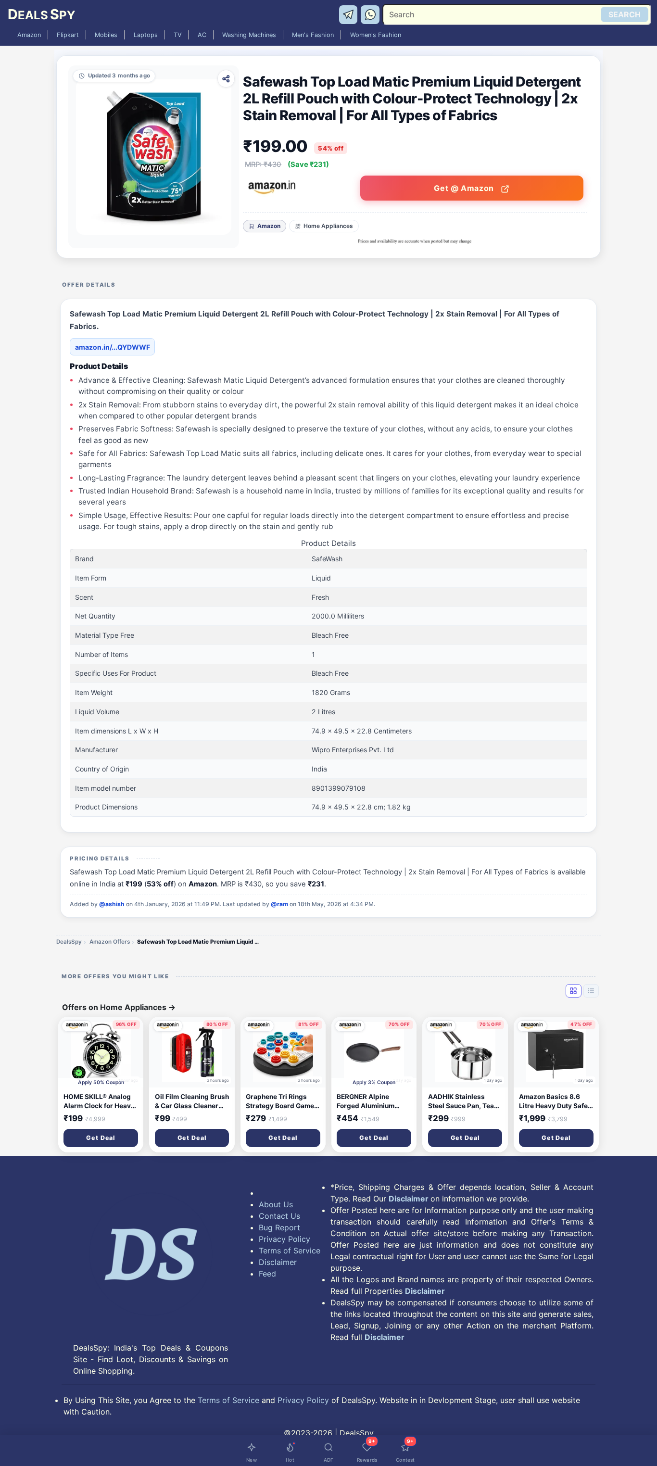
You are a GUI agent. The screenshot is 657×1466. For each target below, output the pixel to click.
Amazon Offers (109, 941)
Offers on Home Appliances (119, 1007)
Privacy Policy (284, 1239)
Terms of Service (289, 1250)
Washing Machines (249, 34)
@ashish (112, 904)
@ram (279, 904)
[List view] (591, 991)
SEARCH (624, 14)
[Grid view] (573, 991)
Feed (267, 1273)
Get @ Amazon (465, 188)
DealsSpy (69, 941)
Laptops (146, 34)
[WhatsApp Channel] (370, 14)
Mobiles (106, 34)
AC (202, 34)
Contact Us (279, 1216)
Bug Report (279, 1227)
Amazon (29, 34)
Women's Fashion (375, 34)
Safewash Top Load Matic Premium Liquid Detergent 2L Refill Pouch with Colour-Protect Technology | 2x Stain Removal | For (199, 941)
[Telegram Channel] (350, 14)
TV (178, 34)
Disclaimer (278, 1262)
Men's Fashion (313, 34)
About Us (276, 1204)
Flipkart (68, 34)
